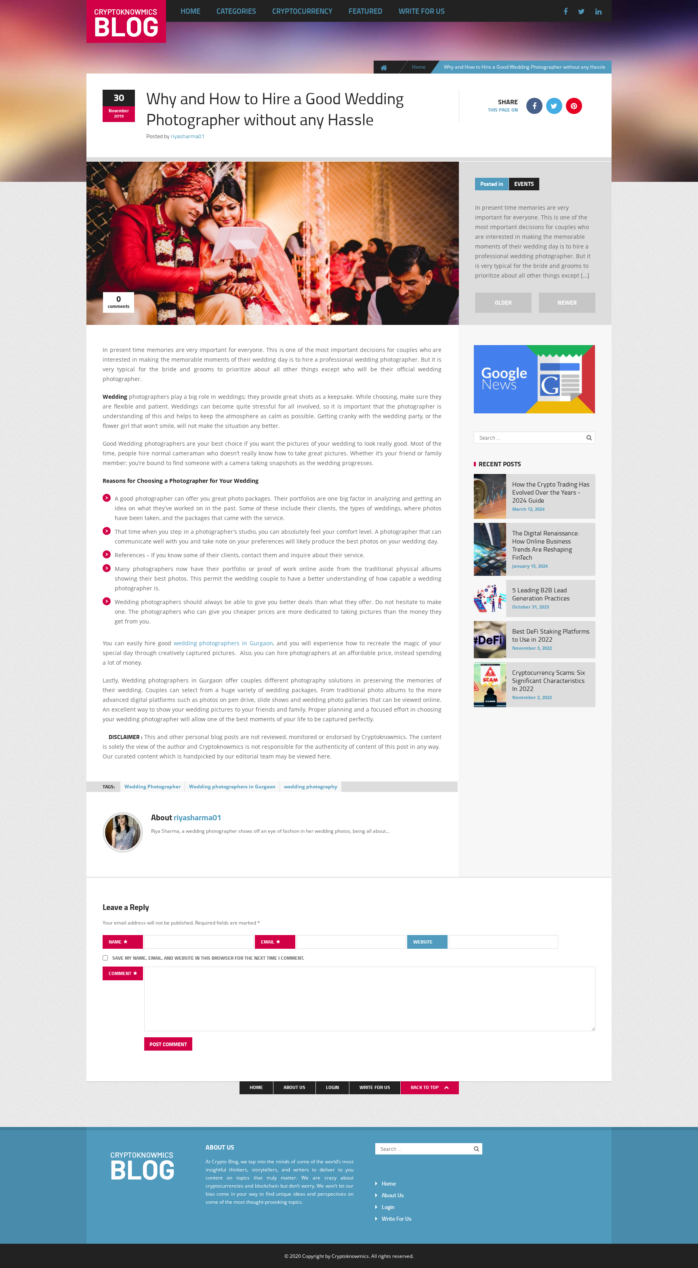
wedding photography (310, 786)
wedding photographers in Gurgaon (223, 643)
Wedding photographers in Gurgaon (232, 786)
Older (503, 302)
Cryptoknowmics (350, 1256)
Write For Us (422, 11)
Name (116, 941)
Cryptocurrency (302, 11)
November (119, 110)
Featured (366, 11)
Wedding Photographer (152, 786)
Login (332, 1087)
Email (268, 941)
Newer (567, 302)
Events (524, 183)
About (186, 817)
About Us (294, 1087)
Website (423, 941)
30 (119, 97)
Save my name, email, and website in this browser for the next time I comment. (208, 957)
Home (190, 11)
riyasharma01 (188, 136)
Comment (120, 973)
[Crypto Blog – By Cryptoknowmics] (126, 36)
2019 (119, 116)
